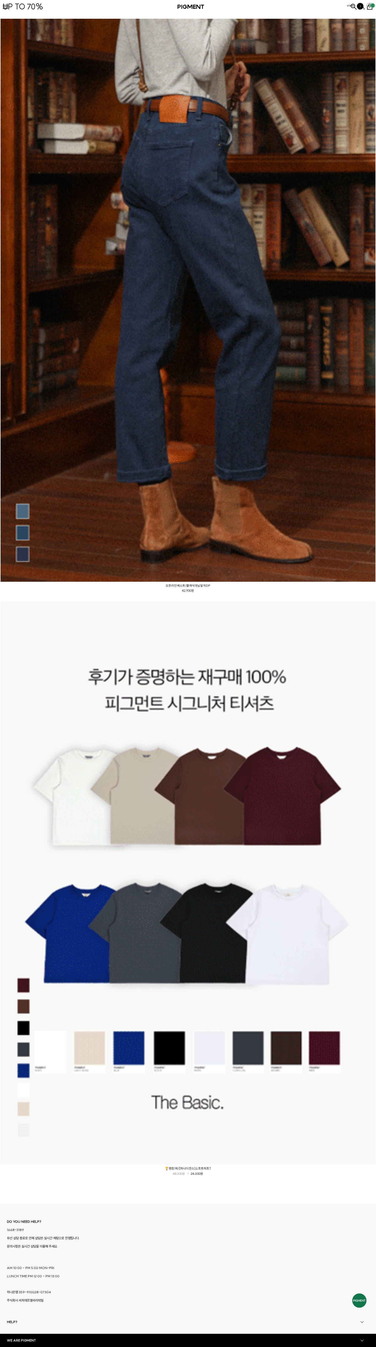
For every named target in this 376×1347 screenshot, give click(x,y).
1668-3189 (15, 1230)
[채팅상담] (359, 1300)
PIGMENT (190, 6)
